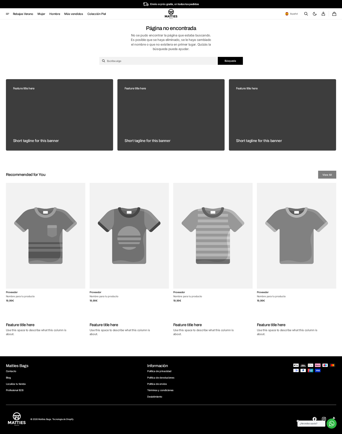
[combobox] (158, 61)
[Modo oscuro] (315, 14)
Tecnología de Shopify (63, 419)
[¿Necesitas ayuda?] (332, 424)
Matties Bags (44, 419)
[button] (291, 14)
